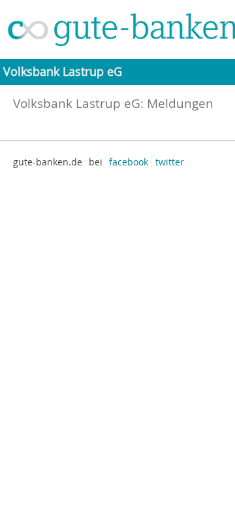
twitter (169, 162)
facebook (128, 162)
